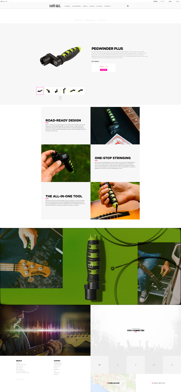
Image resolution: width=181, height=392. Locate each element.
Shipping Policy (58, 364)
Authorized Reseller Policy (22, 372)
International (19, 367)
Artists (92, 6)
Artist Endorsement (21, 364)
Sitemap (56, 374)
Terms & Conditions (21, 371)
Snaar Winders (89, 20)
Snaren (67, 6)
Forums (56, 367)
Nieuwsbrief (57, 372)
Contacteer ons (58, 362)
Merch (85, 6)
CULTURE (99, 6)
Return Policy (57, 366)
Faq (55, 371)
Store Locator (19, 366)
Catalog (18, 362)
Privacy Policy (19, 369)
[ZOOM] (60, 97)
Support (107, 6)
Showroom (56, 369)
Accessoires (76, 6)
